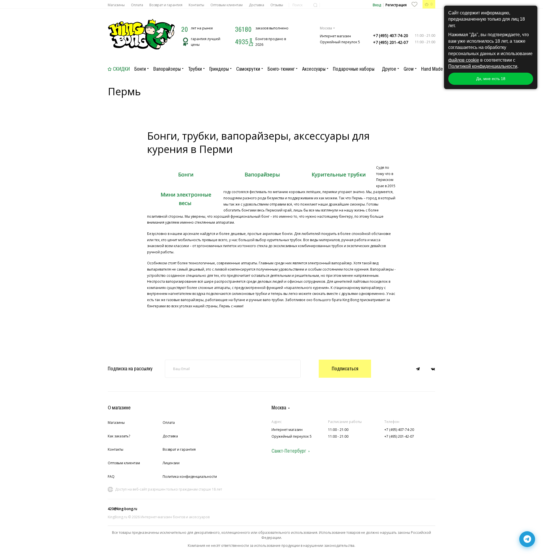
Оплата (137, 5)
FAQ (111, 476)
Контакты (196, 5)
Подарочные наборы (353, 69)
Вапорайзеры (167, 69)
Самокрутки (248, 69)
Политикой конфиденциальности (482, 66)
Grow (409, 69)
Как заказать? (119, 436)
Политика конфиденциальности (190, 476)
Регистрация (396, 5)
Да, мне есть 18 (490, 78)
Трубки (195, 69)
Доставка (256, 5)
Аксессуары (314, 69)
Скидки (121, 69)
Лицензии (171, 463)
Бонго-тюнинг (281, 69)
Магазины (116, 5)
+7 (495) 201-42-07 (390, 42)
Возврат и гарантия (165, 5)
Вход (377, 5)
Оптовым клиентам (226, 5)
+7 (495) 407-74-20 (390, 35)
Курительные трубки (339, 174)
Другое (389, 69)
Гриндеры (219, 69)
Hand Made (432, 69)
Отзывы (276, 5)
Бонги (140, 69)
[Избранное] (414, 4)
